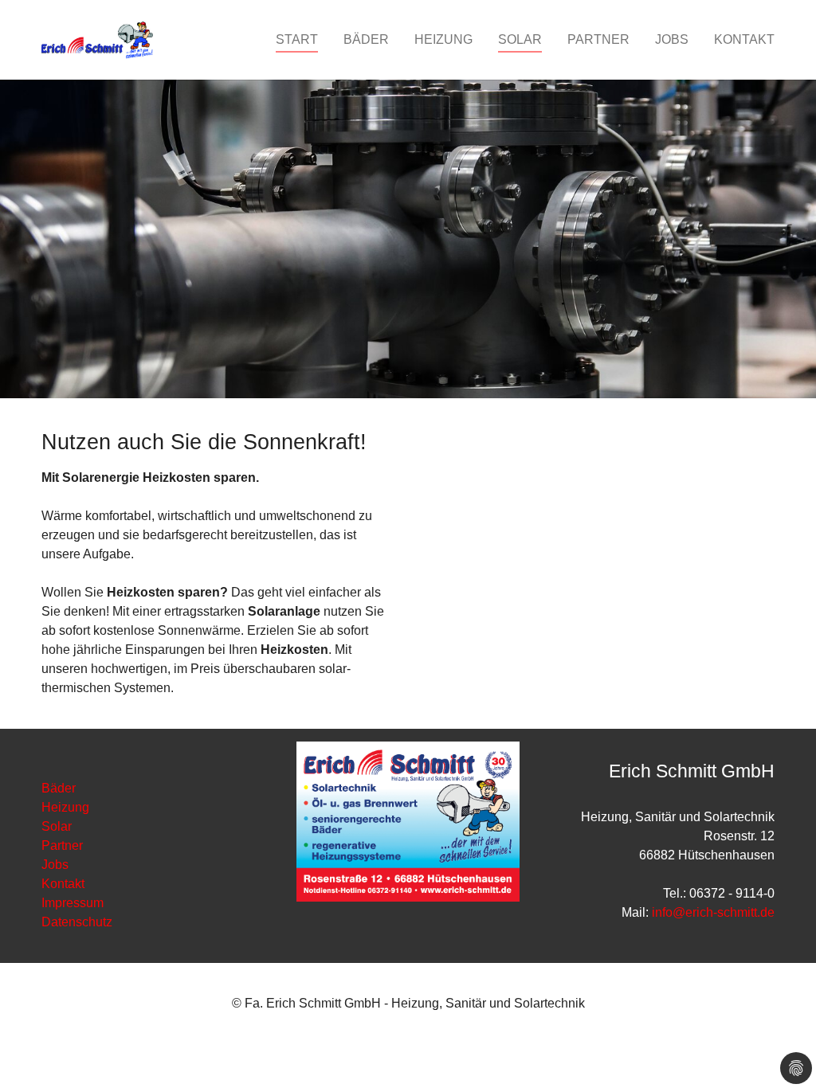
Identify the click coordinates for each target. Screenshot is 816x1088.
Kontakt (62, 883)
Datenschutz (76, 922)
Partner (62, 845)
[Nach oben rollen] (781, 1053)
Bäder (58, 788)
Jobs (55, 864)
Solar (56, 826)
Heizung (65, 807)
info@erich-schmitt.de (713, 912)
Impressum (72, 903)
